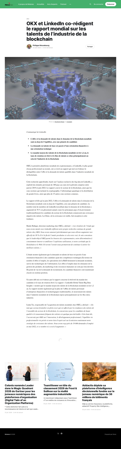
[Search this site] (90, 4)
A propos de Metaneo (26, 4)
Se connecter (98, 4)
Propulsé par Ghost (110, 434)
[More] (70, 4)
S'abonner (110, 4)
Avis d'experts (52, 4)
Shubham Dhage (59, 122)
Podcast (63, 4)
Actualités (40, 4)
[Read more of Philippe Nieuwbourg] (29, 46)
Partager (90, 46)
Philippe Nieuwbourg (41, 45)
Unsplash (69, 122)
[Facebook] (61, 433)
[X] (58, 433)
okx (27, 19)
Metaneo (7, 434)
